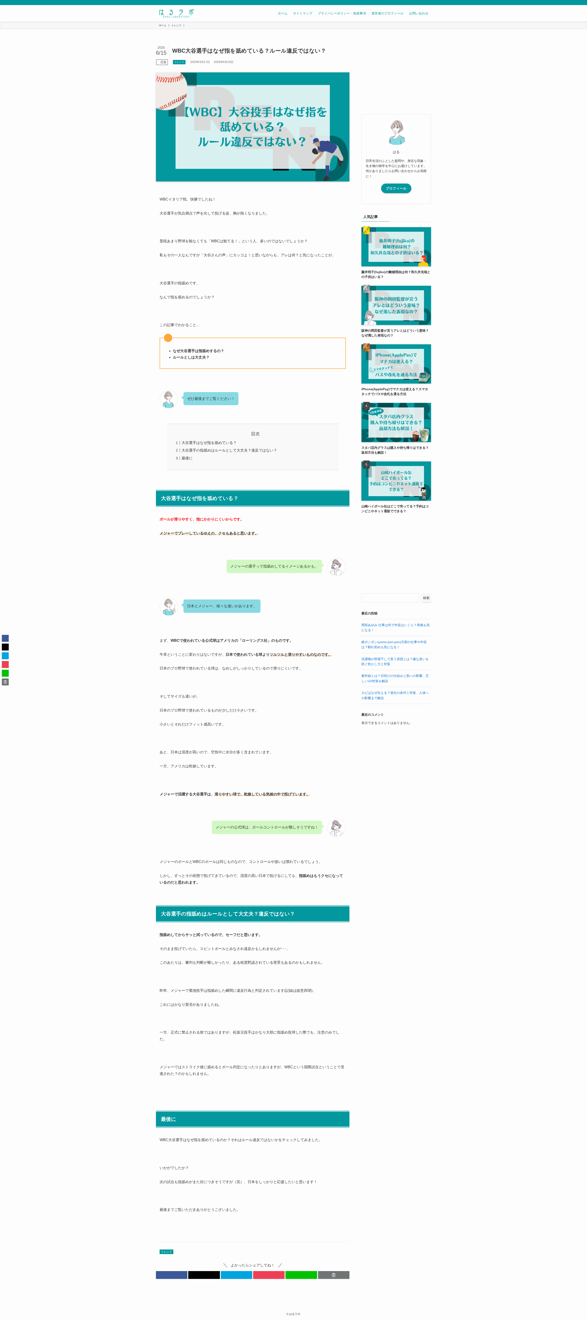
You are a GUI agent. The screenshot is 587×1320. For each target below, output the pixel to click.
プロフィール (396, 188)
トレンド (179, 62)
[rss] (422, 2)
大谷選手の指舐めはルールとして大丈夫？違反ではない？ (229, 450)
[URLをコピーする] (333, 1275)
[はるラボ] (176, 13)
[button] (171, 1275)
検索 (426, 598)
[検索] (428, 2)
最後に (187, 458)
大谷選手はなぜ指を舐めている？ (209, 443)
